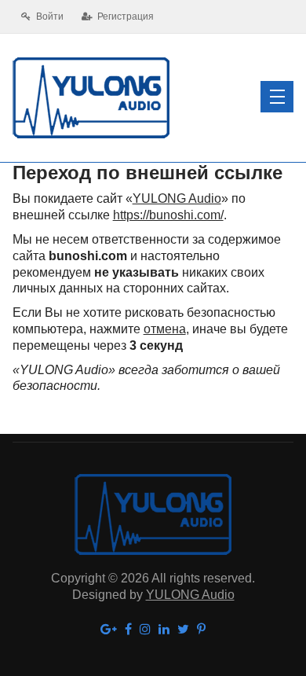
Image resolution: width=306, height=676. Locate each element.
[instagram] (145, 630)
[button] (276, 96)
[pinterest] (201, 630)
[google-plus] (108, 630)
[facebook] (128, 630)
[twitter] (183, 630)
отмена (165, 329)
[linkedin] (164, 630)
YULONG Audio (177, 198)
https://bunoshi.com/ (168, 215)
